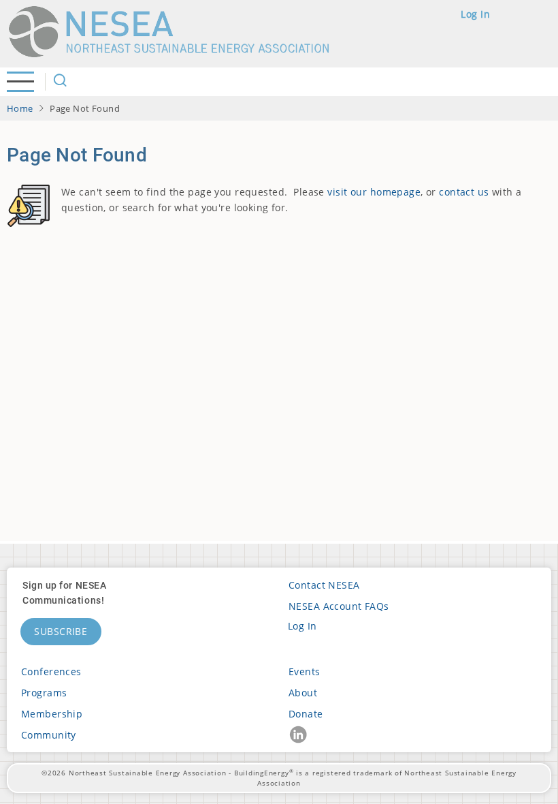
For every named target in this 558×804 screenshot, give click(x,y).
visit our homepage (374, 191)
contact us (464, 191)
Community (48, 734)
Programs (44, 692)
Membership (51, 713)
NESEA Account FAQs (339, 606)
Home (20, 108)
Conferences (51, 671)
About (303, 692)
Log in (475, 13)
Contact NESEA (324, 584)
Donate (306, 713)
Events (305, 671)
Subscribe (61, 631)
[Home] (175, 31)
